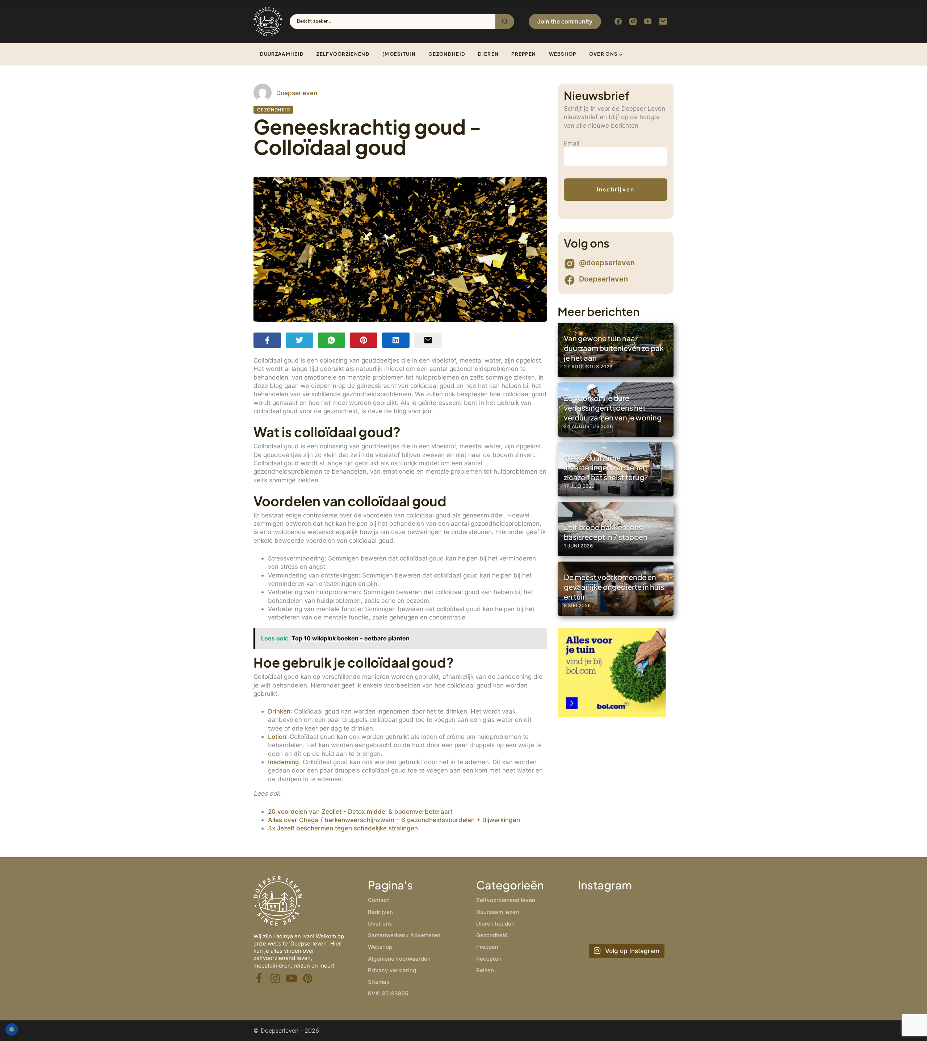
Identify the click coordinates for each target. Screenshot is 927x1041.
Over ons (603, 54)
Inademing (283, 762)
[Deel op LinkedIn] (396, 340)
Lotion (277, 736)
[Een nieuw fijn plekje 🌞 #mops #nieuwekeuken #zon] (659, 929)
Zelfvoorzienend (343, 54)
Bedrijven (380, 912)
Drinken (279, 711)
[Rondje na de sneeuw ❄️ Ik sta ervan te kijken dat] (625, 909)
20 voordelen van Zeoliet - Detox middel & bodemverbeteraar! (360, 811)
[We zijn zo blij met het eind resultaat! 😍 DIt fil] (659, 909)
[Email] (428, 340)
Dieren (488, 54)
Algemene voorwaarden (399, 958)
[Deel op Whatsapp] (331, 340)
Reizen (485, 970)
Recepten (489, 958)
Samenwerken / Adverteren (404, 935)
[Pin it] (363, 340)
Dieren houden (495, 923)
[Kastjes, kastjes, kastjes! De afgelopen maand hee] (592, 909)
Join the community (564, 21)
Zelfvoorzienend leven (505, 900)
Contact (378, 900)
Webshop (562, 54)
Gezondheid (446, 54)
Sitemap (379, 981)
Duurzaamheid (282, 54)
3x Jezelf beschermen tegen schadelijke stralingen (343, 828)
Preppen (523, 54)
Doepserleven (296, 93)
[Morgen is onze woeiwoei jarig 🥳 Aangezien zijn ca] (625, 929)
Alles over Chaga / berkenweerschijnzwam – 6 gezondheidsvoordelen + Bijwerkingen (394, 820)
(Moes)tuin (399, 54)
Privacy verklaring (392, 970)
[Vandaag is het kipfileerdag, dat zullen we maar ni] (592, 929)
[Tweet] (299, 340)
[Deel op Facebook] (267, 340)
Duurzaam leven (497, 912)
